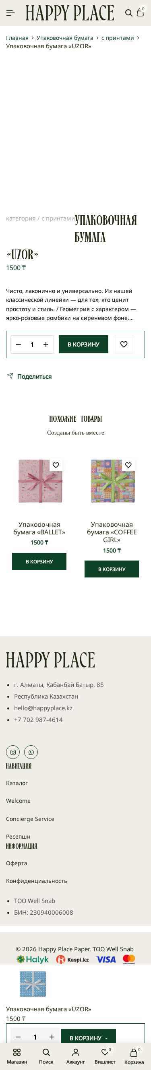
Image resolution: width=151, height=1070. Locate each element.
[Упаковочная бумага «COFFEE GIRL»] (112, 481)
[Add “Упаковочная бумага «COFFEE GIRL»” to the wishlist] (128, 464)
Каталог (17, 783)
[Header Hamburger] (10, 12)
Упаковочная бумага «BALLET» (39, 528)
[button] (39, 561)
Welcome (18, 800)
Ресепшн (18, 836)
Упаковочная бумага (65, 38)
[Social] (13, 752)
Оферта (16, 863)
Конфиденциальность (36, 880)
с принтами (117, 38)
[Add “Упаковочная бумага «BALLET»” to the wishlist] (56, 464)
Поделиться (34, 376)
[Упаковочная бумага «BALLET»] (39, 481)
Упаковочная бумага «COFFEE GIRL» (112, 532)
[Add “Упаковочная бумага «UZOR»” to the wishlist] (124, 344)
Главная (17, 38)
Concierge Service (30, 819)
